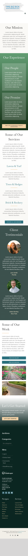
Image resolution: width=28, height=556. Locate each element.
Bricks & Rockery (19, 507)
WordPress (20, 532)
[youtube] (12, 493)
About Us (4, 505)
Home (3, 502)
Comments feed (6, 462)
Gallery (4, 511)
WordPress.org (7, 466)
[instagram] (9, 493)
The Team (4, 507)
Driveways (18, 509)
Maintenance (18, 513)
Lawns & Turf (18, 502)
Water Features (19, 511)
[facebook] (3, 493)
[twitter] (6, 493)
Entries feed (6, 457)
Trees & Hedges (19, 505)
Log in (5, 454)
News (3, 513)
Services (4, 509)
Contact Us (5, 518)
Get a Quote (5, 516)
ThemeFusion (21, 531)
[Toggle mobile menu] (25, 13)
